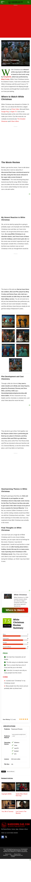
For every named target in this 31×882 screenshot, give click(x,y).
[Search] (28, 2)
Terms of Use (8, 854)
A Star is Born (14, 121)
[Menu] (2, 2)
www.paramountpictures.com (19, 735)
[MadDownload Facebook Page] (2, 837)
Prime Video (15, 109)
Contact (13, 856)
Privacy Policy (17, 854)
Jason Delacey (6, 63)
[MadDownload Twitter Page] (6, 837)
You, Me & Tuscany (7, 811)
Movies (9, 42)
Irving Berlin (7, 77)
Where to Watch (15, 610)
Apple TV (14, 111)
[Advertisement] (15, 22)
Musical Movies (10, 771)
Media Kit (5, 855)
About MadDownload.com (17, 855)
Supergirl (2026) (6, 794)
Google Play (5, 111)
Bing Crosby (5, 79)
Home (4, 42)
